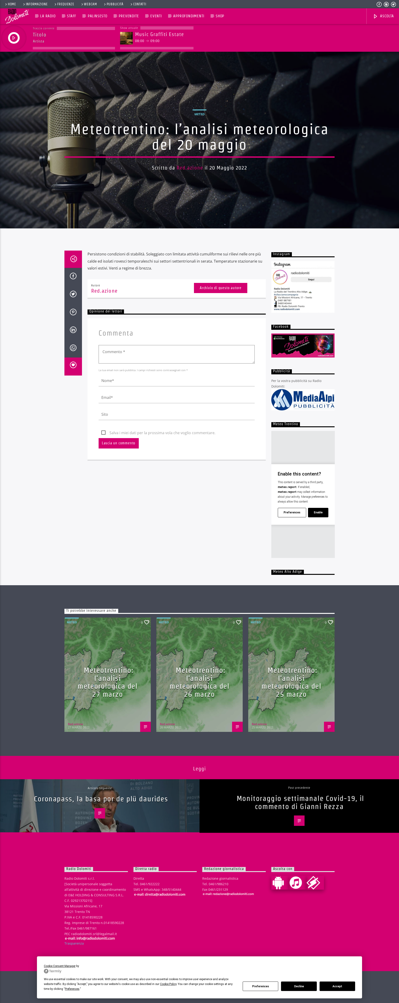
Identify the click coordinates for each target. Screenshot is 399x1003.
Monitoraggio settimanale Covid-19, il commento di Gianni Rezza (300, 802)
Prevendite (129, 16)
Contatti (139, 4)
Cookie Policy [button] (168, 984)
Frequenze (65, 4)
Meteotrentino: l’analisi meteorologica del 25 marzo (291, 682)
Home (12, 4)
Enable (318, 512)
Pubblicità (115, 4)
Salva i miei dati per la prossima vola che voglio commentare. (162, 432)
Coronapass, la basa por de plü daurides (101, 799)
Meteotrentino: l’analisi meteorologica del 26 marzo (199, 682)
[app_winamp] (315, 883)
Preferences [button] (72, 989)
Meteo (199, 114)
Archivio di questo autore (221, 288)
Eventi (156, 16)
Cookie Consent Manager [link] (60, 966)
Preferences (260, 986)
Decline (299, 986)
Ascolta (386, 16)
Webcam (90, 4)
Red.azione (190, 167)
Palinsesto (97, 16)
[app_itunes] (297, 883)
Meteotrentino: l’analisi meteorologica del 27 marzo (107, 682)
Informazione (37, 4)
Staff (71, 16)
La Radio (47, 16)
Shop (220, 16)
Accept (337, 986)
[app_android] (280, 883)
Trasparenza (74, 943)
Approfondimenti (188, 16)
